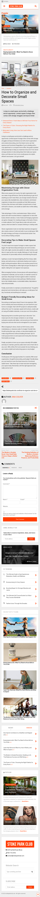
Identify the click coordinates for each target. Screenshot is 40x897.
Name (5, 499)
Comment (6, 484)
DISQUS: (20, 467)
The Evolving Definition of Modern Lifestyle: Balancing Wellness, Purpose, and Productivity (29, 455)
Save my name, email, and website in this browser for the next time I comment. (19, 514)
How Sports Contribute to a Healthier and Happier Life (19, 637)
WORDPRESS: (6, 467)
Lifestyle (7, 26)
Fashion (8, 819)
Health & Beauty (8, 49)
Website (5, 506)
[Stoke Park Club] (15, 7)
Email (22, 499)
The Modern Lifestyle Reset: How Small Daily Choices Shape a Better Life (9, 455)
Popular (5, 13)
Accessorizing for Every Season (18, 822)
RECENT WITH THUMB (10, 612)
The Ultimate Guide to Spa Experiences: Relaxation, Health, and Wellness (18, 789)
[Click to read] (20, 420)
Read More (25, 801)
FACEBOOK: (14, 467)
